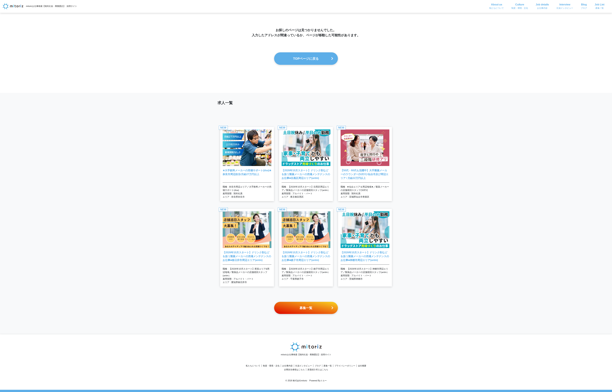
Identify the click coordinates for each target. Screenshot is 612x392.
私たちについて (253, 366)
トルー (324, 380)
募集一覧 (328, 366)
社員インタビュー (303, 366)
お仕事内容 (287, 366)
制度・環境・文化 (271, 366)
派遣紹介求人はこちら (317, 369)
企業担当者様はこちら (294, 369)
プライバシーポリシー (345, 366)
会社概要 (362, 366)
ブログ (318, 366)
